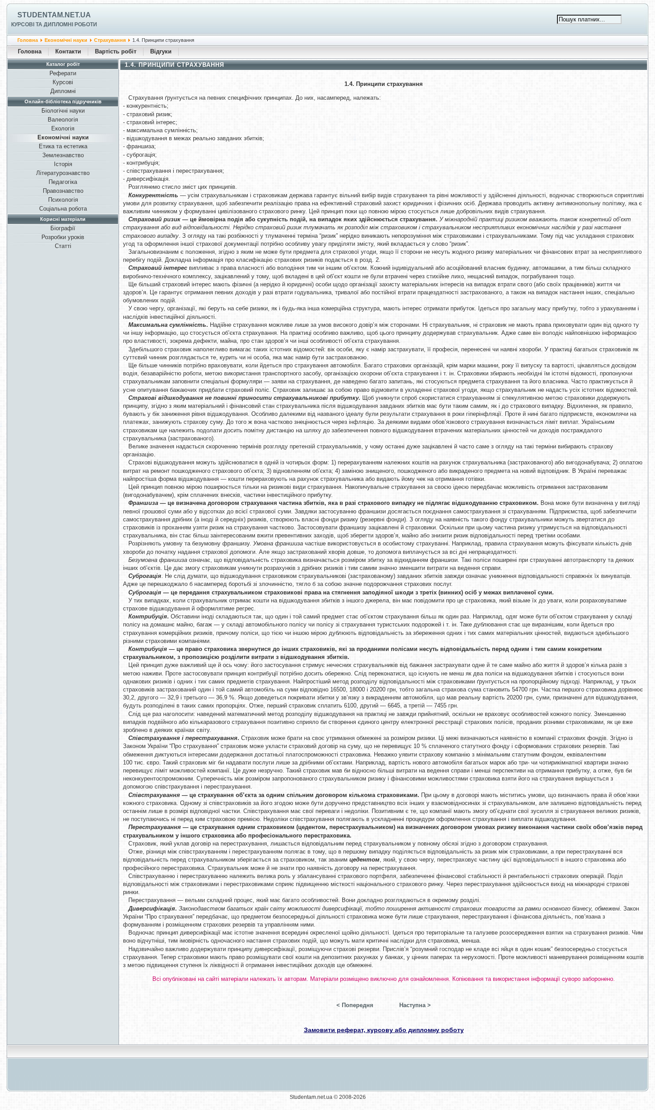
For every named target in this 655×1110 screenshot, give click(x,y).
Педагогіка (63, 182)
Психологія (63, 199)
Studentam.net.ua (54, 15)
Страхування (110, 40)
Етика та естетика (63, 146)
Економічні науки (66, 40)
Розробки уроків (62, 237)
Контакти (68, 51)
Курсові (63, 82)
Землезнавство (63, 155)
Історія (63, 164)
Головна (27, 40)
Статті (63, 246)
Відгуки (161, 51)
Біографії (62, 228)
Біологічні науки (63, 110)
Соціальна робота (63, 208)
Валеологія (63, 119)
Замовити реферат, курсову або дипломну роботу (384, 1029)
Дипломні (63, 91)
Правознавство (63, 190)
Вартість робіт (115, 51)
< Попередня (354, 1005)
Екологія (62, 128)
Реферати (62, 73)
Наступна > (415, 1005)
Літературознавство (63, 173)
